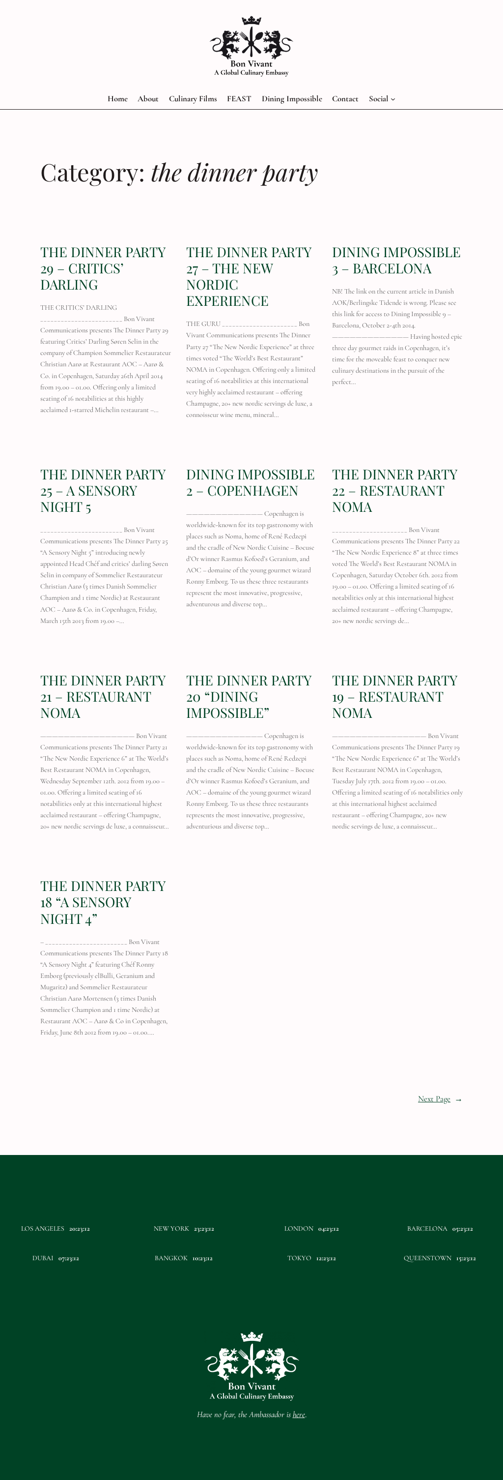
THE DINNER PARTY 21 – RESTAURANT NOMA (102, 696)
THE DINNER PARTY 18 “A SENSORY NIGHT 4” (102, 901)
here (299, 1414)
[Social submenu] (393, 98)
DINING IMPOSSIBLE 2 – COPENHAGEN (250, 482)
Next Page (440, 1099)
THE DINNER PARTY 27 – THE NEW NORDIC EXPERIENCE (248, 276)
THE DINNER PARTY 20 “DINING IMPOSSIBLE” (248, 696)
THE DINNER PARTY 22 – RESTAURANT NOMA (394, 490)
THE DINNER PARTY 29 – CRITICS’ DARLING (102, 267)
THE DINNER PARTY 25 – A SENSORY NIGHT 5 (102, 490)
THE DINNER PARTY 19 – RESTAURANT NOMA (394, 696)
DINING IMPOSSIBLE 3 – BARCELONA (396, 259)
